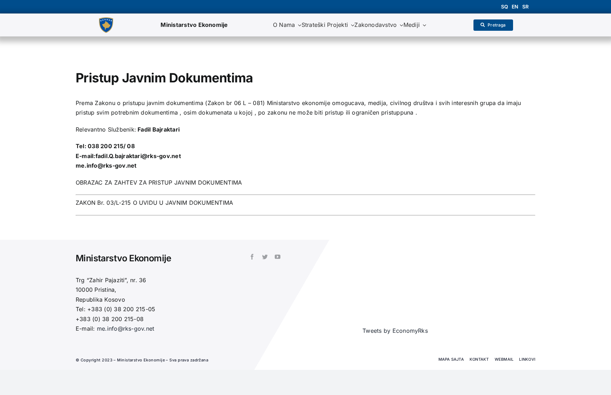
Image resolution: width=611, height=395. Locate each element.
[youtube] (277, 257)
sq (504, 7)
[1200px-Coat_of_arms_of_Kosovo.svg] (106, 20)
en (515, 7)
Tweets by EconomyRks (395, 330)
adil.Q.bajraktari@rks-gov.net (139, 155)
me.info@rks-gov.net (106, 165)
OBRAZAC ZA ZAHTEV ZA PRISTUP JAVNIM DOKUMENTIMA (159, 182)
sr (525, 7)
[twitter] (265, 257)
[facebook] (252, 257)
